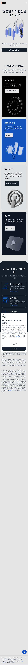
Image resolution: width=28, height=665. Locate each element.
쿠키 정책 (18, 336)
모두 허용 (14, 349)
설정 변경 (14, 344)
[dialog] (14, 332)
